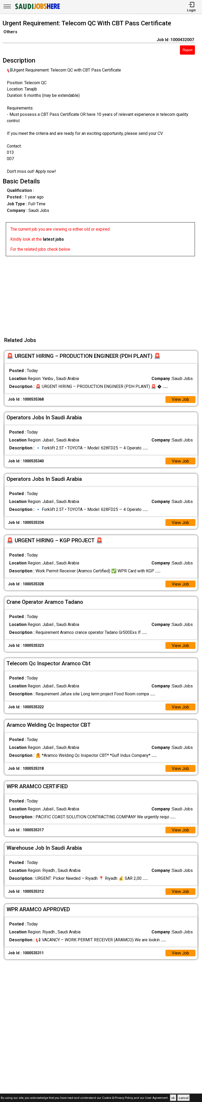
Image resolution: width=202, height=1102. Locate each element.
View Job (180, 399)
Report (188, 50)
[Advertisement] (102, 293)
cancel (184, 1098)
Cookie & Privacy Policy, (118, 1098)
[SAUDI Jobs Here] (37, 9)
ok (173, 1098)
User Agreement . (157, 1098)
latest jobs (53, 239)
